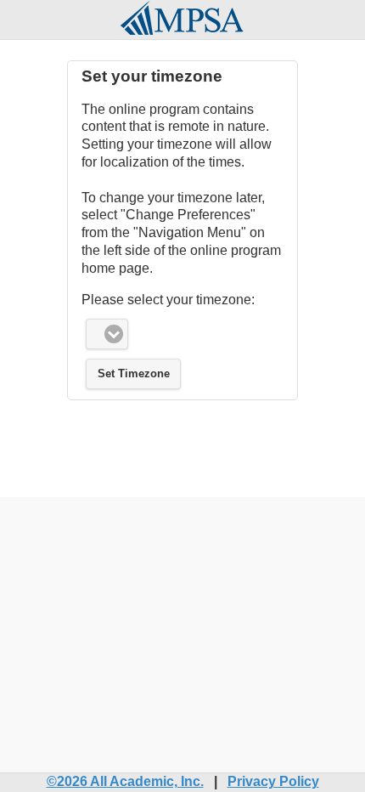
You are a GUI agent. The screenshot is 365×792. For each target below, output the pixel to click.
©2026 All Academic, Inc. (125, 781)
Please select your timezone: (168, 299)
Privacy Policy (273, 781)
